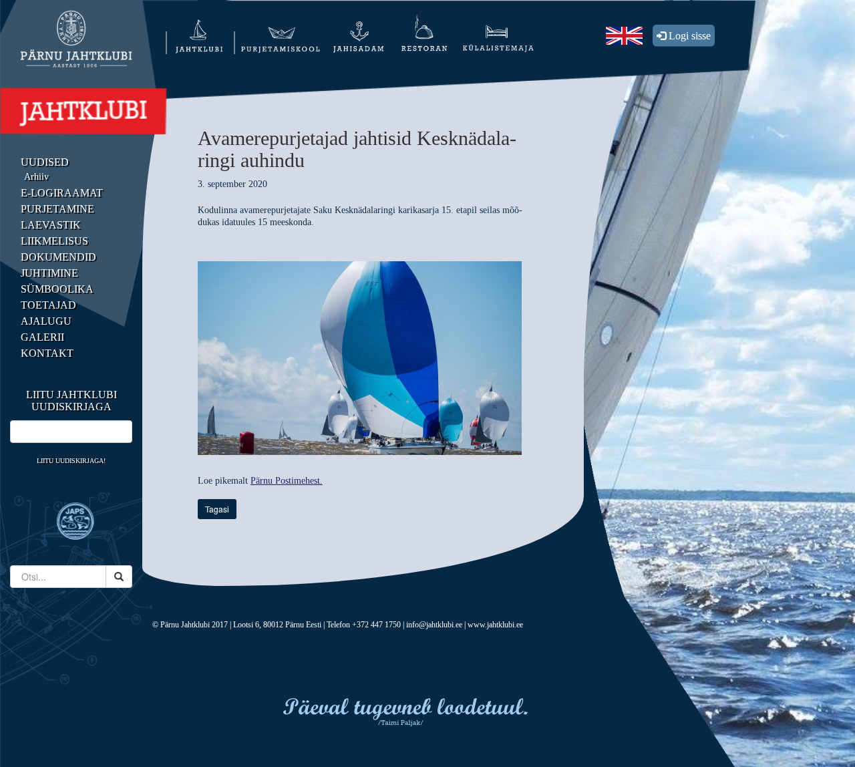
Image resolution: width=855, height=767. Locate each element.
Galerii (42, 337)
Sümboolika (57, 289)
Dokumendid (58, 257)
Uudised (45, 162)
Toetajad (48, 305)
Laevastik (51, 225)
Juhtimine (49, 273)
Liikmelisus (54, 241)
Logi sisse (688, 35)
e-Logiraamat (62, 192)
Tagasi (217, 508)
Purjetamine (57, 208)
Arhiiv (36, 177)
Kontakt (47, 353)
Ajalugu (46, 321)
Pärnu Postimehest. (286, 481)
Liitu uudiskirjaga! (71, 460)
